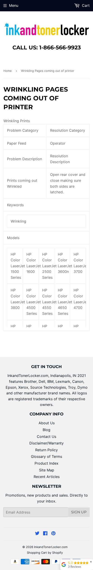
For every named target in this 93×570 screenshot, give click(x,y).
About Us (47, 423)
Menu (13, 5)
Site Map (46, 470)
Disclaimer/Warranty (46, 443)
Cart (85, 5)
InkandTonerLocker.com (50, 547)
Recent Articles (47, 476)
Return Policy (46, 450)
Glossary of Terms (46, 456)
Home (7, 71)
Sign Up (79, 512)
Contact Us (46, 436)
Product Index (46, 463)
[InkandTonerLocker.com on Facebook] (45, 533)
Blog (46, 429)
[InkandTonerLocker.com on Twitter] (37, 533)
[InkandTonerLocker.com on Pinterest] (53, 533)
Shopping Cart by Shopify (45, 552)
